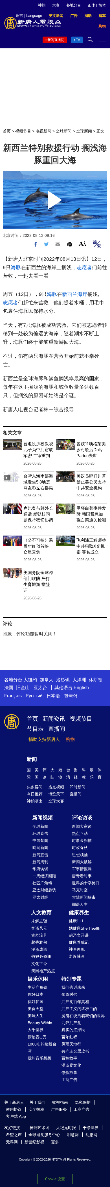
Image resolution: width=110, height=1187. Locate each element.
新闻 (32, 759)
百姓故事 (69, 1058)
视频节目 (23, 131)
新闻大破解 (82, 862)
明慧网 (73, 1134)
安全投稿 (36, 1109)
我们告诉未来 (73, 987)
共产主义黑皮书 (75, 1051)
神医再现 (77, 949)
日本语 (53, 695)
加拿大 (46, 679)
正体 (91, 5)
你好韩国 (35, 1001)
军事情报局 (82, 869)
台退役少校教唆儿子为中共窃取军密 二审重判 (38, 449)
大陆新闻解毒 (84, 897)
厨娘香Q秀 (37, 1037)
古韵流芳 (39, 935)
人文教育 (41, 912)
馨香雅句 (39, 942)
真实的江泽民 (73, 1030)
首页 (7, 131)
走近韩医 (77, 956)
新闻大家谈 (82, 826)
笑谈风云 (39, 928)
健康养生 (79, 912)
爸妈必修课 (41, 956)
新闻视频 (42, 817)
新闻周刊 (40, 862)
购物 (70, 739)
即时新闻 (77, 787)
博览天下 (56, 794)
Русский (34, 695)
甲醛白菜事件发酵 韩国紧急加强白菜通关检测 (91, 514)
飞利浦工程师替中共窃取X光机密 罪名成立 (91, 546)
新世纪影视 (34, 1142)
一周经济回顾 (44, 876)
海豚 (16, 267)
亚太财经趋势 (44, 890)
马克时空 (80, 890)
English (81, 687)
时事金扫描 (82, 840)
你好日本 (35, 994)
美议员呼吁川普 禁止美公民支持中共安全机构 (91, 482)
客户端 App (16, 1116)
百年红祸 (69, 1037)
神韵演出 (35, 801)
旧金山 (23, 687)
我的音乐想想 (39, 1058)
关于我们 (37, 1102)
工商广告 (69, 1079)
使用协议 (14, 1109)
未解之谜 (39, 921)
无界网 (12, 1142)
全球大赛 (56, 801)
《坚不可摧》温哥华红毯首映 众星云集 (38, 546)
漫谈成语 (39, 949)
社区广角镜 (42, 883)
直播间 (56, 729)
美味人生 (35, 1015)
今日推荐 (35, 794)
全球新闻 (64, 131)
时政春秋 (80, 847)
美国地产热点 (43, 970)
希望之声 (14, 1134)
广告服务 (59, 1109)
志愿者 (84, 267)
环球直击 (40, 833)
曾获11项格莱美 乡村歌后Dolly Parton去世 (91, 449)
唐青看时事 (82, 876)
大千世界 (35, 1030)
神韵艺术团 (39, 1127)
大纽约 (30, 679)
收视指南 (60, 1102)
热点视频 (56, 787)
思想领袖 (80, 855)
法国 (8, 687)
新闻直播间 (55, 40)
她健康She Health (84, 928)
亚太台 (40, 687)
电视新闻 (43, 131)
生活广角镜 (37, 987)
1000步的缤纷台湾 (42, 1047)
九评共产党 (71, 1022)
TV (78, 40)
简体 (102, 5)
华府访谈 (40, 869)
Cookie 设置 (55, 1179)
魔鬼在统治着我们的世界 (83, 1015)
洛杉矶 (63, 679)
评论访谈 (82, 817)
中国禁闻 (40, 840)
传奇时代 (69, 994)
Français (13, 695)
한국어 (71, 695)
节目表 (35, 729)
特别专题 (71, 979)
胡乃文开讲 (79, 935)
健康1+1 (76, 921)
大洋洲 (79, 679)
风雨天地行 (71, 1044)
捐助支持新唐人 (44, 739)
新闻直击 (40, 855)
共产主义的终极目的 (79, 1008)
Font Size (82, 243)
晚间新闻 (40, 847)
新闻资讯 (54, 719)
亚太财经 (40, 897)
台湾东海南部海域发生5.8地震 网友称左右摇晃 (38, 482)
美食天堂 (35, 1008)
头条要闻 (35, 787)
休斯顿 (95, 679)
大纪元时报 (66, 1127)
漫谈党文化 (71, 1065)
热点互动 (80, 833)
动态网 (91, 1134)
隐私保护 (83, 1102)
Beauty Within (40, 1022)
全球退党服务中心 (44, 1134)
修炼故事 (69, 1072)
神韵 (41, 5)
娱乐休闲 (38, 979)
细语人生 (80, 904)
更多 (55, 1142)
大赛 (56, 5)
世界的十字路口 (86, 883)
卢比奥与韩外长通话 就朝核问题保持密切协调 (38, 514)
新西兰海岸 (74, 294)
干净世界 (90, 1127)
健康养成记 (79, 942)
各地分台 (73, 5)
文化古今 (39, 963)
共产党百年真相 (75, 1001)
